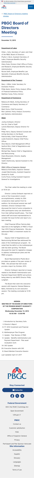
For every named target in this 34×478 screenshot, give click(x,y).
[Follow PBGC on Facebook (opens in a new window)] (12, 398)
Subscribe (19, 390)
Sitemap (17, 466)
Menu (31, 6)
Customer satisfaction (17, 428)
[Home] (15, 7)
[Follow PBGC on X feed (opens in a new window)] (17, 398)
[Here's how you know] (17, 2)
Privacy (17, 440)
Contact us (17, 424)
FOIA (17, 432)
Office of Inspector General (17, 436)
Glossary (17, 458)
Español (17, 454)
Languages (17, 462)
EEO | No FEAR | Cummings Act (17, 407)
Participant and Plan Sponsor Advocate (17, 444)
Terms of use (17, 470)
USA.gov (16, 415)
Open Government (17, 411)
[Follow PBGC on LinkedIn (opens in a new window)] (22, 398)
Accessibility (17, 450)
